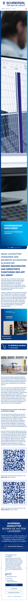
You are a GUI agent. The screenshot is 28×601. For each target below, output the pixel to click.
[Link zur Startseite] (14, 3)
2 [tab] (10, 247)
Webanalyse (9, 578)
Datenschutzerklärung (17, 596)
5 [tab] (15, 247)
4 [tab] (14, 247)
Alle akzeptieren (14, 584)
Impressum (10, 596)
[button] (8, 8)
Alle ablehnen (14, 588)
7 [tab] (19, 247)
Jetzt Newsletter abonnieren (15, 546)
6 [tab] (17, 247)
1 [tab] (8, 247)
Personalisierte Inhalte (12, 576)
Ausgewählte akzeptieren (14, 592)
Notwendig (9, 574)
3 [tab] (12, 247)
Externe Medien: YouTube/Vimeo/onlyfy (12, 581)
